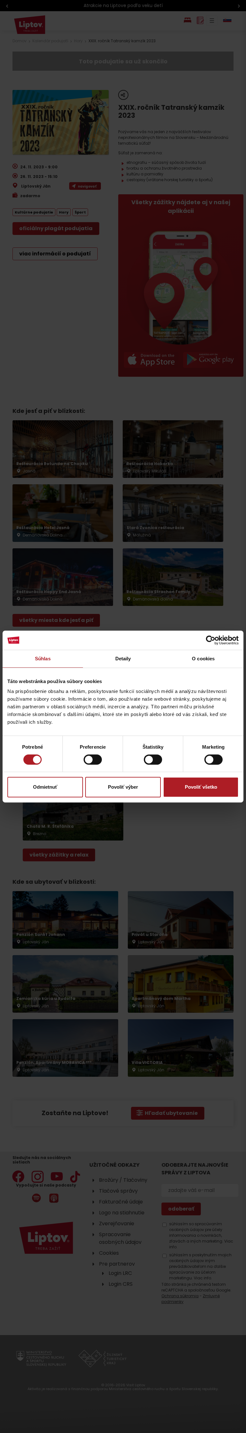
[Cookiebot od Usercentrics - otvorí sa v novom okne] (211, 640)
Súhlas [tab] (43, 658)
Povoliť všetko (201, 787)
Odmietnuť (45, 787)
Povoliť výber (123, 787)
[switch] (93, 759)
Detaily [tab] (123, 658)
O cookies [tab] (203, 658)
